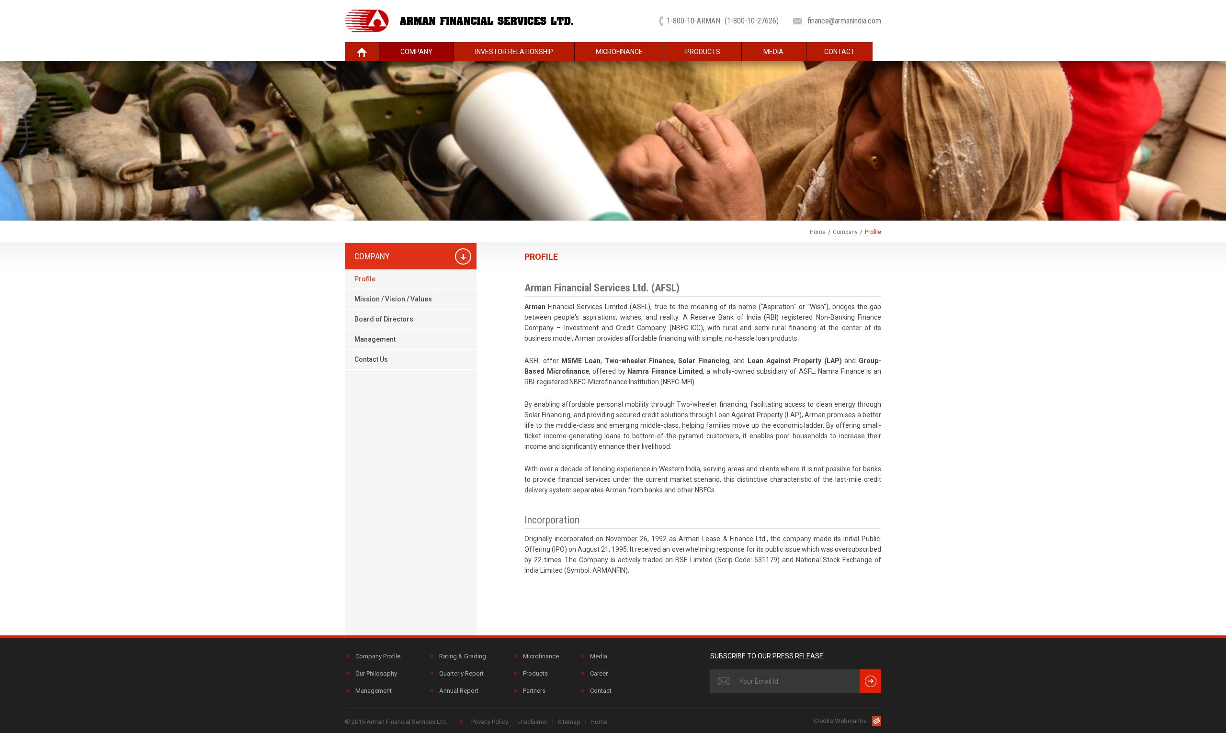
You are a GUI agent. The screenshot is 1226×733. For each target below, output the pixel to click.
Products (702, 52)
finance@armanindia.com (844, 20)
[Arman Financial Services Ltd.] (459, 20)
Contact (601, 690)
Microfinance (619, 52)
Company (416, 52)
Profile (364, 279)
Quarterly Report (461, 673)
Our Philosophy (376, 673)
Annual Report (458, 690)
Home (818, 232)
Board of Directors (383, 319)
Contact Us (371, 359)
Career (599, 673)
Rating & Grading (462, 656)
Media (773, 52)
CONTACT (839, 52)
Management (375, 339)
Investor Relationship (514, 52)
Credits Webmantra (840, 720)
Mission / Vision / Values (393, 299)
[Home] (362, 51)
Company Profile (377, 656)
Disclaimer (532, 722)
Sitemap (568, 722)
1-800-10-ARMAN (723, 20)
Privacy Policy (489, 722)
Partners (534, 690)
